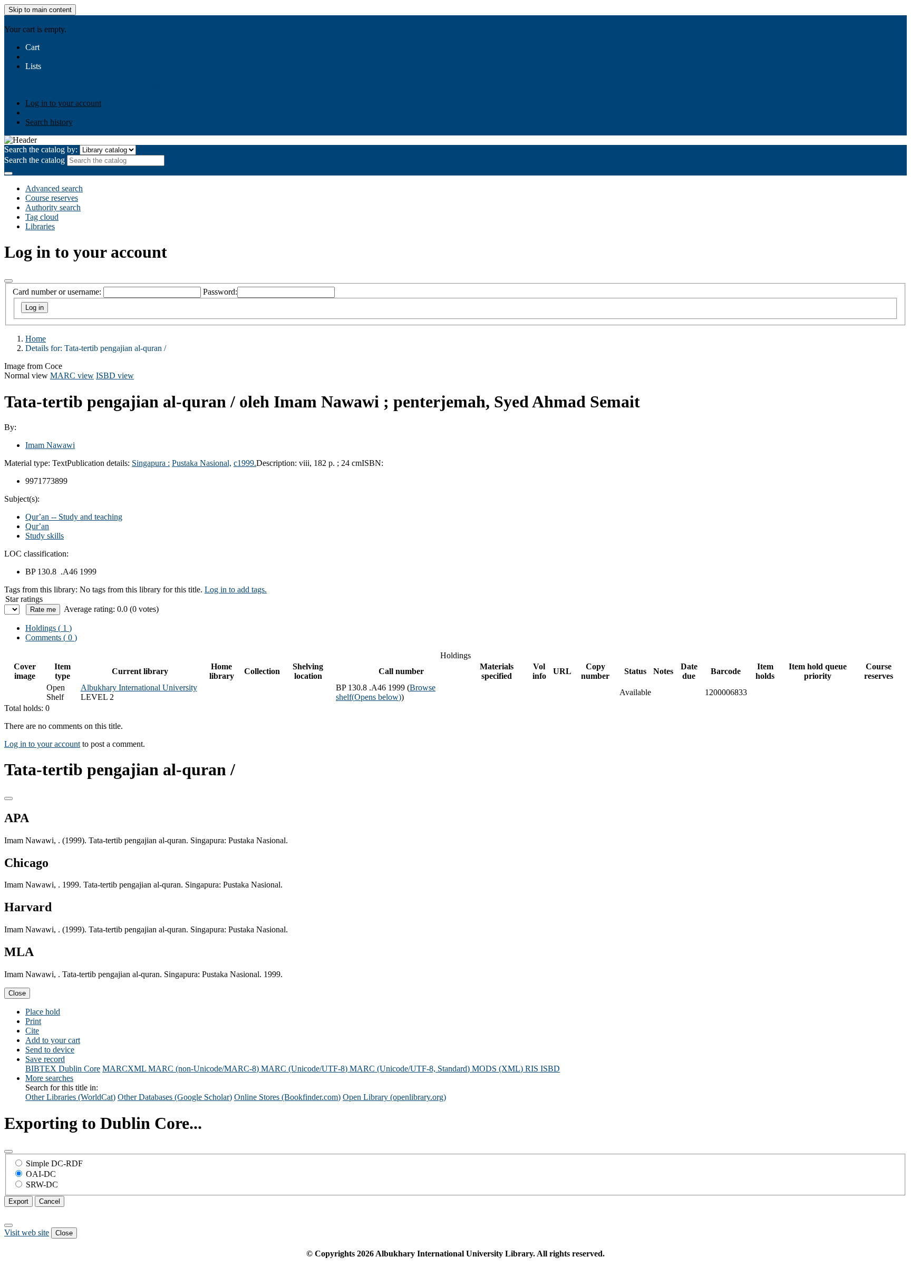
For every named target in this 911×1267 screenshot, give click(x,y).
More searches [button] (49, 1078)
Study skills (44, 535)
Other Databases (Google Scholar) (175, 1097)
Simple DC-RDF (54, 1163)
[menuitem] (44, 75)
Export (18, 1201)
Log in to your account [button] (42, 743)
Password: (220, 291)
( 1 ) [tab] (48, 627)
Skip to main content (40, 10)
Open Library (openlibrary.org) (394, 1097)
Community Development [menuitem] (212, 75)
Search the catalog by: (40, 149)
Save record (45, 1059)
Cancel (49, 1201)
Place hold (42, 1011)
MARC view (72, 375)
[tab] (51, 637)
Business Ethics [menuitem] (91, 75)
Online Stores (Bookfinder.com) (287, 1097)
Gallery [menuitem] (269, 75)
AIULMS (20, 19)
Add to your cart (52, 1040)
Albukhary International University (139, 687)
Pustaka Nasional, (201, 463)
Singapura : (151, 463)
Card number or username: (57, 291)
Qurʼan (37, 526)
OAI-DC (41, 1173)
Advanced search (54, 188)
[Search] (8, 173)
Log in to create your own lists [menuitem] (111, 85)
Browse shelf (385, 692)
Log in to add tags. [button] (236, 589)
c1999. (245, 463)
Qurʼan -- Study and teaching (73, 516)
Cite (32, 1030)
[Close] (8, 280)
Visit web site (26, 1232)
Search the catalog (34, 159)
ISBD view (115, 375)
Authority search (53, 207)
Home (35, 338)
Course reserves (51, 197)
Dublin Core (79, 1068)
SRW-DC (42, 1184)
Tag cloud (42, 216)
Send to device (49, 1049)
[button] (32, 47)
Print (33, 1021)
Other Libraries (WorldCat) (70, 1097)
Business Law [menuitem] (143, 75)
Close (17, 993)
